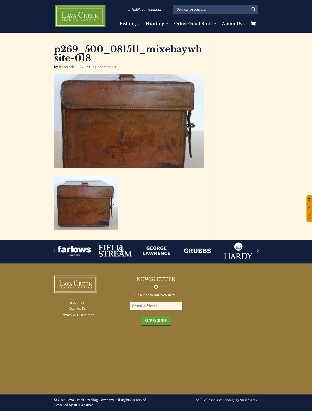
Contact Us (77, 309)
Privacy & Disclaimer (77, 315)
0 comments (106, 67)
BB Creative (83, 405)
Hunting (155, 24)
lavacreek (66, 67)
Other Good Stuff (193, 24)
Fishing (127, 24)
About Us (232, 24)
